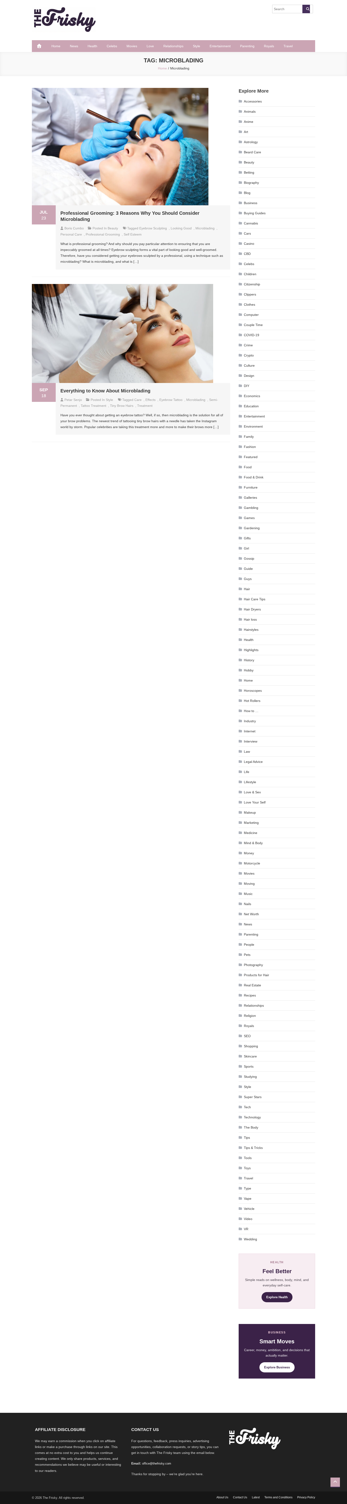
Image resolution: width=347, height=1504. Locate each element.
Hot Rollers (252, 701)
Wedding (250, 1239)
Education (251, 406)
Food (248, 467)
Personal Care (71, 234)
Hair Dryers (252, 609)
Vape (247, 1198)
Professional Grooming (103, 234)
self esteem (133, 234)
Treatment (144, 406)
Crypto (249, 355)
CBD (247, 254)
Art (246, 132)
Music (248, 894)
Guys (248, 579)
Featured (251, 457)
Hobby (249, 670)
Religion (250, 1016)
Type (247, 1188)
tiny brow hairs (121, 406)
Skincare (250, 1056)
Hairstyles (251, 630)
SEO (247, 1036)
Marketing (251, 823)
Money (249, 853)
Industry (250, 721)
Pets (247, 955)
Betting (249, 172)
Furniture (251, 487)
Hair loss (250, 619)
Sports (249, 1066)
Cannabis (251, 223)
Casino (249, 243)
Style (196, 46)
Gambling (251, 508)
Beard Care (252, 152)
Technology (252, 1117)
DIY (246, 386)
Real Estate (252, 985)
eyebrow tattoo (170, 400)
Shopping (251, 1046)
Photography (253, 965)
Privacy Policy (306, 1497)
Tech (247, 1107)
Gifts (247, 538)
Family (249, 436)
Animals (250, 111)
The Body (251, 1127)
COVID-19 (251, 335)
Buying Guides (255, 213)
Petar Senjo (73, 400)
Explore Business (277, 1367)
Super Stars (253, 1097)
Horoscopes (253, 690)
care (138, 400)
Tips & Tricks (253, 1148)
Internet (249, 731)
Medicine (250, 833)
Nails (247, 904)
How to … (251, 711)
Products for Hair (256, 975)
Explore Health (277, 1297)
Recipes (250, 995)
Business (250, 203)
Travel (288, 46)
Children (250, 274)
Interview (250, 741)
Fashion (250, 447)
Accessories (253, 101)
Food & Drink (253, 477)
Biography (251, 183)
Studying (250, 1077)
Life (246, 772)
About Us (222, 1497)
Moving (249, 883)
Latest (256, 1497)
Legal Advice (253, 762)
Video (248, 1219)
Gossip (249, 558)
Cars (247, 233)
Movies (132, 46)
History (249, 660)
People (249, 944)
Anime (248, 122)
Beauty (113, 228)
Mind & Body (253, 843)
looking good (181, 228)
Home (55, 46)
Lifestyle (250, 782)
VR (246, 1229)
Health (92, 46)
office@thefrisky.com (156, 1463)
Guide (248, 569)
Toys (247, 1168)
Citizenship (252, 284)
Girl (246, 548)
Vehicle (249, 1209)
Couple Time (253, 325)
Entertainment (220, 46)
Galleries (250, 497)
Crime (248, 345)
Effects (150, 400)
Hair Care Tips (254, 599)
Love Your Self (255, 802)
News (74, 46)
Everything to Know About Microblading (105, 390)
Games (249, 518)
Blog (247, 193)
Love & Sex (252, 792)
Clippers (250, 294)
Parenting (247, 46)
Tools (248, 1158)
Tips (247, 1137)
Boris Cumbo (74, 228)
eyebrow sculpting (153, 228)
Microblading (205, 228)
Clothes (249, 304)
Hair (247, 589)
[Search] (306, 9)
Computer (251, 315)
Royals (269, 46)
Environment (253, 426)
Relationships (173, 46)
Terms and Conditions (278, 1497)
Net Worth (251, 914)
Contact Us (240, 1497)
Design (249, 376)
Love (150, 46)
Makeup (250, 812)
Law (247, 751)
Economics (252, 396)
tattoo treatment (93, 406)
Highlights (251, 650)
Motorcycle (252, 863)
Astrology (251, 142)
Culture (249, 365)
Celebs (112, 46)
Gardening (252, 528)
